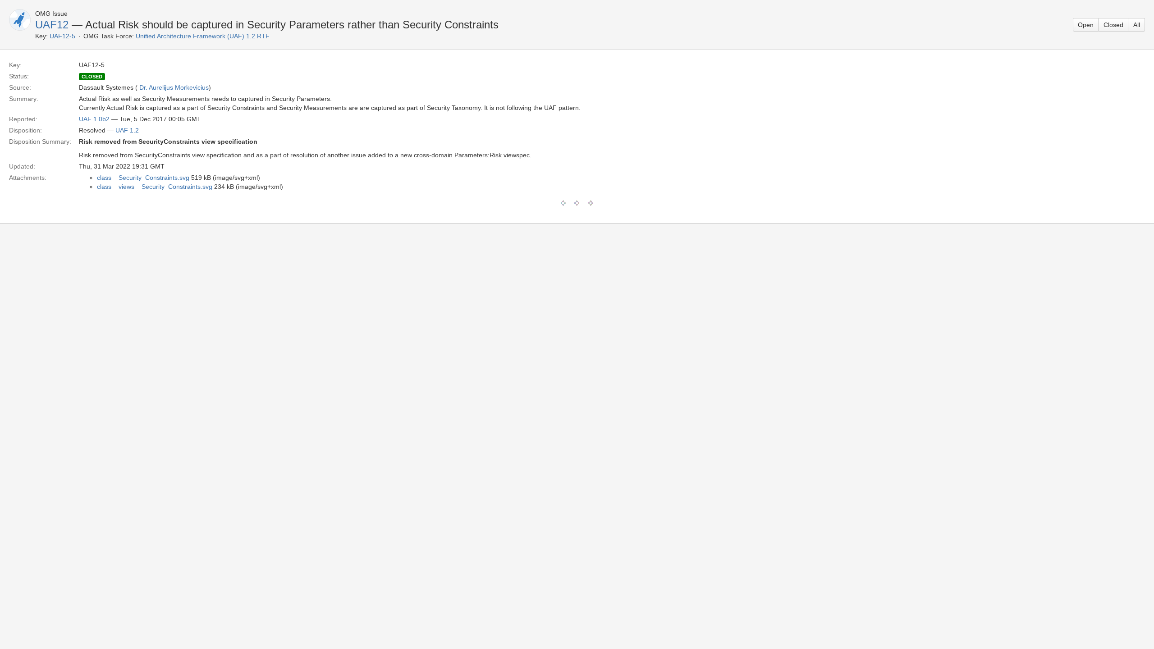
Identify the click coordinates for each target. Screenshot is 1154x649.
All (1136, 24)
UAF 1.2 (127, 130)
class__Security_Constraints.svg (143, 177)
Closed (1113, 24)
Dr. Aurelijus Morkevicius (174, 87)
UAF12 (52, 24)
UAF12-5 (62, 36)
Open (1086, 24)
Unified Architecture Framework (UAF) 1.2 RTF (203, 36)
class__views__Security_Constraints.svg (154, 186)
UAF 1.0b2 (94, 119)
